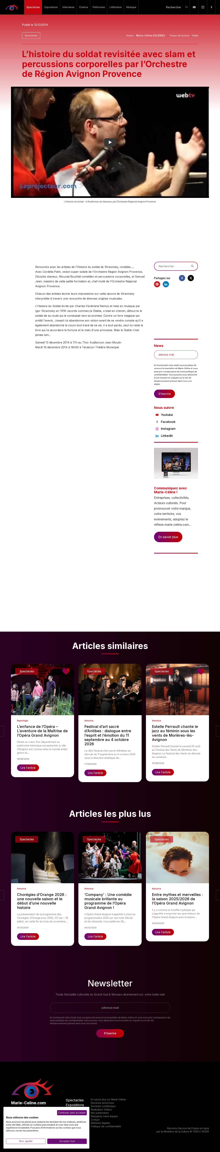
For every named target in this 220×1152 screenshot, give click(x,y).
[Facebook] (211, 7)
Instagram (168, 428)
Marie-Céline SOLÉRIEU (150, 35)
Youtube (167, 415)
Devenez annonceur (102, 1102)
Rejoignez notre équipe (104, 1116)
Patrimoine (98, 7)
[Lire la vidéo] (110, 142)
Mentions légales (100, 1122)
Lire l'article (28, 767)
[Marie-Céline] (12, 7)
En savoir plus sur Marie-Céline (108, 1099)
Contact (95, 1119)
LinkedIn (167, 435)
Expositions (51, 7)
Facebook (168, 422)
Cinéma (83, 7)
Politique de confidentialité (106, 1126)
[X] (191, 278)
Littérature (115, 7)
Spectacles (33, 7)
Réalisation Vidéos (101, 1109)
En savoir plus (168, 537)
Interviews (68, 7)
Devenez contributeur (103, 1106)
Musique (131, 7)
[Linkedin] (166, 284)
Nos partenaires (100, 1112)
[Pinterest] (157, 284)
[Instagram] (203, 7)
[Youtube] (194, 7)
